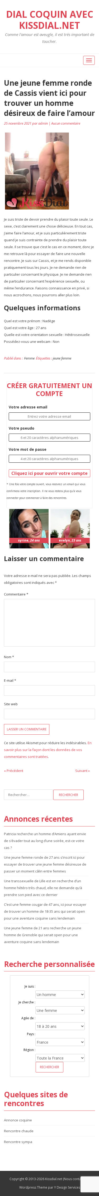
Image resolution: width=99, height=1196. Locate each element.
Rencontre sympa (18, 1141)
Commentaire (16, 594)
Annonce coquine (18, 1120)
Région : (29, 1050)
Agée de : (28, 1018)
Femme (29, 358)
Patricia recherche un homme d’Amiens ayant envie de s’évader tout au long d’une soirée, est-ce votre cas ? (45, 840)
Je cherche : (26, 1002)
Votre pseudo (21, 428)
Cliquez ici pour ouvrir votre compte (49, 473)
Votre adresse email (28, 407)
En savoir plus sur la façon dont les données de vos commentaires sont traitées (48, 749)
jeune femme (62, 358)
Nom (9, 656)
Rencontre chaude (19, 1131)
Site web (11, 704)
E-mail (10, 680)
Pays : (31, 1034)
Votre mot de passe (27, 449)
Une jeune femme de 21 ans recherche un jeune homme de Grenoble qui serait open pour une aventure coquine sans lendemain (42, 935)
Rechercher (49, 1067)
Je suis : (30, 986)
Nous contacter (75, 1179)
